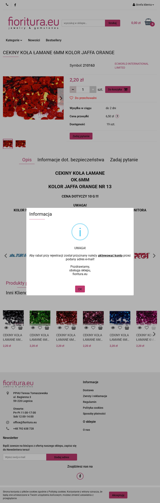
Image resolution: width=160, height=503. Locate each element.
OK (80, 289)
